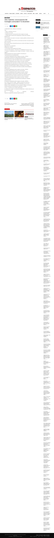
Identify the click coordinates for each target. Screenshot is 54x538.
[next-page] (6, 121)
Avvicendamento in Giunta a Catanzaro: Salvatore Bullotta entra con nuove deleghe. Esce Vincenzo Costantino (46, 169)
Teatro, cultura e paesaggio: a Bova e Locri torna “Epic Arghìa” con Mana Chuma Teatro (46, 408)
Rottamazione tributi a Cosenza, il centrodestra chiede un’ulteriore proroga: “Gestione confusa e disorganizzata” (46, 346)
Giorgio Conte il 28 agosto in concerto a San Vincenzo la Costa (46, 140)
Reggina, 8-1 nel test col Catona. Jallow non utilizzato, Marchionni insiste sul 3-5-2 (46, 122)
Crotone (45, 536)
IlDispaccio (31, 536)
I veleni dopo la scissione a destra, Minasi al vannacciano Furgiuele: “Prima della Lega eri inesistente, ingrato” (46, 392)
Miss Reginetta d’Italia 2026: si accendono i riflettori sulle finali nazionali (46, 104)
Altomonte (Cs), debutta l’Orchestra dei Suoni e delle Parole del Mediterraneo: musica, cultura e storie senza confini (46, 444)
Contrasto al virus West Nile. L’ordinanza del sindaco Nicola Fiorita (46, 71)
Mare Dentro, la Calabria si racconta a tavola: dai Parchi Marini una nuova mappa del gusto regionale (46, 351)
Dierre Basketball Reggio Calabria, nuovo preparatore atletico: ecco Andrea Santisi (46, 483)
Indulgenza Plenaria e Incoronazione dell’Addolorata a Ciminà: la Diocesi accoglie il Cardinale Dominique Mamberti (46, 290)
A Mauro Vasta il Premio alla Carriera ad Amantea (46, 157)
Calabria (7, 16)
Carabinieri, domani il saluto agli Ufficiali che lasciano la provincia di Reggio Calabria (46, 434)
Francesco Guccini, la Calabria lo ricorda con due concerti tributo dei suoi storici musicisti (46, 387)
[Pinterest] (14, 26)
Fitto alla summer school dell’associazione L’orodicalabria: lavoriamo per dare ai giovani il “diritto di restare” (46, 66)
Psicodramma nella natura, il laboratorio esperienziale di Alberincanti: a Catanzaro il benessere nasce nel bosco (46, 265)
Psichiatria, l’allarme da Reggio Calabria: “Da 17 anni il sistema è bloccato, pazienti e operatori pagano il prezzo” (46, 498)
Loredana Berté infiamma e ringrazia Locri (46, 161)
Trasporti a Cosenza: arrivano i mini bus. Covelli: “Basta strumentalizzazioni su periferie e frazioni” (46, 208)
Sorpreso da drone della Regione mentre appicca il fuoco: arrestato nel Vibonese (8, 119)
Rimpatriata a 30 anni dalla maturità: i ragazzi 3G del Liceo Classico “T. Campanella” (46, 184)
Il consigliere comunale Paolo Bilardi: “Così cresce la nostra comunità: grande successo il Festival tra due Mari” (46, 203)
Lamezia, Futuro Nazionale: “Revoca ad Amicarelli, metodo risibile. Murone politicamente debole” (46, 466)
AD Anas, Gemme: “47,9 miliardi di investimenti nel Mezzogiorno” (46, 90)
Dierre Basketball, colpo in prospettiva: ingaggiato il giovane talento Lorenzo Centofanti (46, 450)
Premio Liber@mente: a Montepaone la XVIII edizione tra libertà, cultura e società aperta (46, 403)
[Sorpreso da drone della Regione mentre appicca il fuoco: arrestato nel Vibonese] (9, 114)
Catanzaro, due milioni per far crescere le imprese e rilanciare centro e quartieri (46, 518)
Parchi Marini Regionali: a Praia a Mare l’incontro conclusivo (46, 488)
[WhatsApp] (16, 26)
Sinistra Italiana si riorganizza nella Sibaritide (45, 144)
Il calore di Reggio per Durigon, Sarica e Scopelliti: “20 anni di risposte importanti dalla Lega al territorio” (45, 23)
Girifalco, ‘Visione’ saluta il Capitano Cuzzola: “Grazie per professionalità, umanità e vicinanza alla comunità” (46, 398)
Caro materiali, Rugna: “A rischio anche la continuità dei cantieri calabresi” (46, 259)
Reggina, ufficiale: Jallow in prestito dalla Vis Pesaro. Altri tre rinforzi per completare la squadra (46, 439)
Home (5, 16)
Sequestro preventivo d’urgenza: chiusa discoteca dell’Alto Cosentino (46, 327)
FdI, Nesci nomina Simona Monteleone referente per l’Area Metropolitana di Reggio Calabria (46, 340)
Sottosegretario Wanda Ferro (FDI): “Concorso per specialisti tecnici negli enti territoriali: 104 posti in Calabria (46, 148)
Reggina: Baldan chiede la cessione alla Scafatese (46, 336)
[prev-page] (5, 121)
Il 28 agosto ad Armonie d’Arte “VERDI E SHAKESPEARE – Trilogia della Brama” (46, 252)
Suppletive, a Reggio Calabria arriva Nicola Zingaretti (46, 430)
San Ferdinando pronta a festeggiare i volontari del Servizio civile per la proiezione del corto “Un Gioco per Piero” (46, 239)
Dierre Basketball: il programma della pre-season (46, 100)
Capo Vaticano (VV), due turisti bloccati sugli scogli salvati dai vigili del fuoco (29, 119)
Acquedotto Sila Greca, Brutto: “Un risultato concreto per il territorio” (46, 471)
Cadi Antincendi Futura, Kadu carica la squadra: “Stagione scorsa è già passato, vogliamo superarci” (46, 270)
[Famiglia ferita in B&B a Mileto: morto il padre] (19, 114)
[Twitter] (12, 26)
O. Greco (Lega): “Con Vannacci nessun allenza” (46, 378)
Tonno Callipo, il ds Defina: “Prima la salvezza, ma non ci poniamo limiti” (46, 244)
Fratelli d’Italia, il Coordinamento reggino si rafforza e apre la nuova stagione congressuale (46, 461)
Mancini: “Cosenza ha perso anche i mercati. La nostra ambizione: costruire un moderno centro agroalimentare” (46, 85)
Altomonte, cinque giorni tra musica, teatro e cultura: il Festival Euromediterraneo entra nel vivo (46, 503)
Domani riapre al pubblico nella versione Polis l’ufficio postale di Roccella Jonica (46, 301)
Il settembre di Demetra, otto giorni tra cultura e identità (46, 231)
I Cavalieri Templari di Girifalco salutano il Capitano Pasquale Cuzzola (46, 234)
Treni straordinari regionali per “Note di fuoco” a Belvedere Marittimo (46, 323)
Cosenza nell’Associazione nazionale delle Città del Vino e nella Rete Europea (46, 362)
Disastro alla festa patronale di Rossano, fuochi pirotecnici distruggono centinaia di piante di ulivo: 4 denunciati (46, 419)
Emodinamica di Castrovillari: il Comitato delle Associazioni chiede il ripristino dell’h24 (46, 306)
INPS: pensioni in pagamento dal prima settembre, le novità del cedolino (46, 367)
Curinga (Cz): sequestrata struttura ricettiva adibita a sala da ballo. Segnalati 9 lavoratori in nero (46, 80)
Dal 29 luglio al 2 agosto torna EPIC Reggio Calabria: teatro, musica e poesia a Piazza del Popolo (45, 27)
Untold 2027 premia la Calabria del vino (46, 248)
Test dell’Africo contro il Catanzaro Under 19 (46, 164)
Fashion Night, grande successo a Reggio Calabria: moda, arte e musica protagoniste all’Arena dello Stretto (46, 492)
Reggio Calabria (35, 536)
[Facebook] (10, 26)
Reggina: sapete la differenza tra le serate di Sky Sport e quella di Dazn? (46, 479)
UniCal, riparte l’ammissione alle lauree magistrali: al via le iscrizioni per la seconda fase (46, 382)
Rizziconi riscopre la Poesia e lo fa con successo (46, 475)
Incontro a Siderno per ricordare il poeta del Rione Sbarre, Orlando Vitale (46, 179)
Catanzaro (39, 536)
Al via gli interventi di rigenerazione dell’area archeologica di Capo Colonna (46, 311)
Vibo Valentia (10, 16)
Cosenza (42, 536)
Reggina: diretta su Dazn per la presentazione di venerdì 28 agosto (46, 508)
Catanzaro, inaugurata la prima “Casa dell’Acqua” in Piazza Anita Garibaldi (46, 118)
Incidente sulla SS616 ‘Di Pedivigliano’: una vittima (46, 256)
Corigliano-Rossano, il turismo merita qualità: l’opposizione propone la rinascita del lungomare (46, 153)
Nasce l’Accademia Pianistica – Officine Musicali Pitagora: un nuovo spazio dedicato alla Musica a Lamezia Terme (46, 524)
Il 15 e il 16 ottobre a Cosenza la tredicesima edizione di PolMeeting (46, 332)
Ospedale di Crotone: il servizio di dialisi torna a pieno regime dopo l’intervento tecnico (46, 220)
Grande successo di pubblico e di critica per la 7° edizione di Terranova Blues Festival (46, 275)
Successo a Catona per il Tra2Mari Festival (46, 173)
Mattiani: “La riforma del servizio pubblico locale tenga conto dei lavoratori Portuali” (46, 126)
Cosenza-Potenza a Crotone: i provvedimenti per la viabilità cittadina (46, 75)
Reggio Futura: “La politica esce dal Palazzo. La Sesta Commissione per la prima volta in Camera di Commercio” (46, 47)
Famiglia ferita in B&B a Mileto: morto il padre (46, 285)
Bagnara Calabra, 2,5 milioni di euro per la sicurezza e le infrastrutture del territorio (46, 113)
